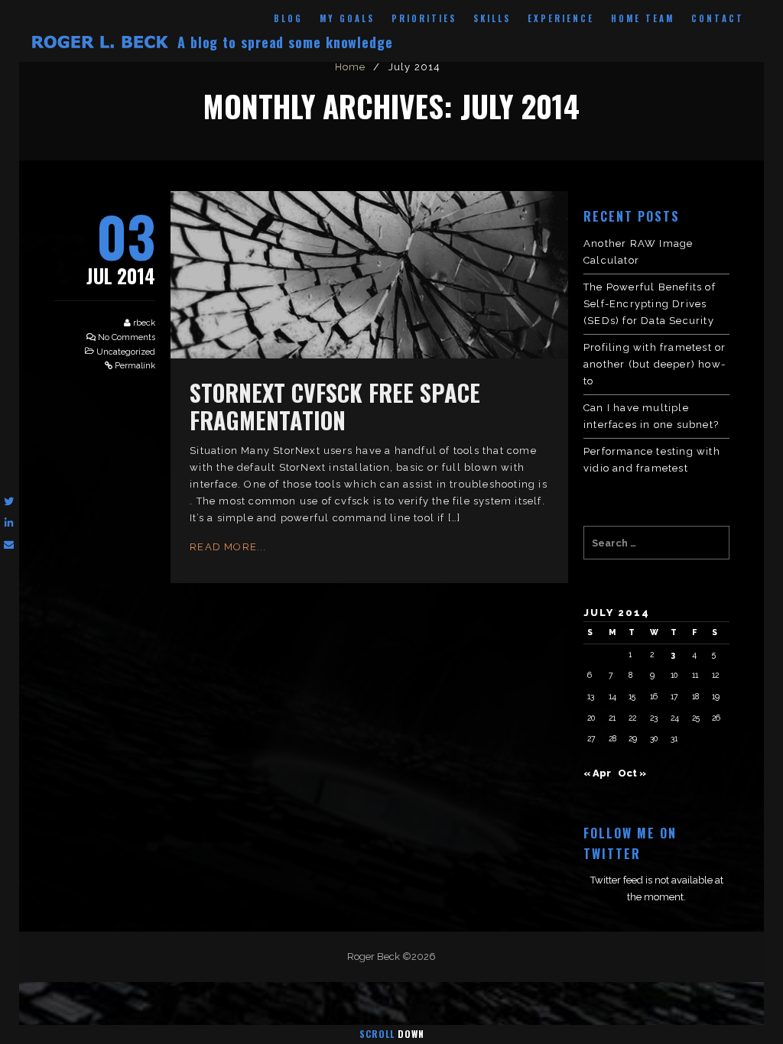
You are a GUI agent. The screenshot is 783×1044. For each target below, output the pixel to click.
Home (350, 67)
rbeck (144, 323)
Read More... (228, 547)
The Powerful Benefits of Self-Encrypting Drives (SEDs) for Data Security (649, 303)
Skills (492, 18)
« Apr (597, 773)
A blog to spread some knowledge (285, 42)
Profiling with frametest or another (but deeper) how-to (654, 364)
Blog (288, 18)
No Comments (126, 337)
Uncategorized (125, 352)
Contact (717, 18)
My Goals (347, 18)
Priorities (424, 18)
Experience (561, 18)
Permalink (135, 366)
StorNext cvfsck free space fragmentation (335, 406)
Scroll (391, 1033)
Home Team (642, 18)
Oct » (632, 773)
